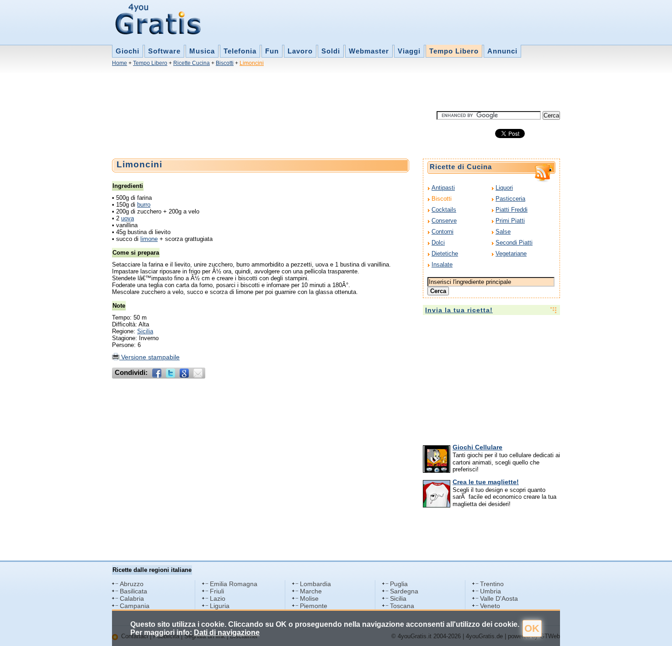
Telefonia (240, 51)
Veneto (490, 605)
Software (164, 51)
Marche (311, 591)
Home (119, 63)
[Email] (198, 373)
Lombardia (315, 583)
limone (149, 238)
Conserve (444, 220)
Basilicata (133, 591)
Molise (309, 598)
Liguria (219, 605)
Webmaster (369, 51)
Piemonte (313, 605)
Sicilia (145, 331)
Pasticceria (510, 198)
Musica (202, 51)
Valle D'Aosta (499, 598)
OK (531, 628)
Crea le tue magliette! (486, 482)
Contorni (442, 231)
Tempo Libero (454, 51)
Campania (134, 605)
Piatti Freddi (512, 209)
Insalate (442, 264)
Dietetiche (445, 253)
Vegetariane (511, 253)
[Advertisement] (278, 90)
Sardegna (404, 591)
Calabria (132, 598)
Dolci (438, 242)
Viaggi (409, 51)
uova (127, 218)
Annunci (502, 51)
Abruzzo (132, 583)
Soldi (330, 51)
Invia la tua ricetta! (459, 310)
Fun (272, 51)
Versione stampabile (149, 357)
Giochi (127, 51)
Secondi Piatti (514, 242)
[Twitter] (170, 373)
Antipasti (443, 187)
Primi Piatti (510, 220)
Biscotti (225, 63)
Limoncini (252, 63)
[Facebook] (156, 373)
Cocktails (444, 209)
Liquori (504, 187)
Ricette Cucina (191, 63)
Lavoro (300, 51)
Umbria (490, 591)
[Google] (184, 373)
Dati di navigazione (227, 632)
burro (143, 204)
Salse (503, 231)
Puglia (399, 583)
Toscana (402, 605)
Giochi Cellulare (477, 447)
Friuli (217, 591)
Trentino (492, 583)
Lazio (217, 598)
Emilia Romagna (233, 583)
